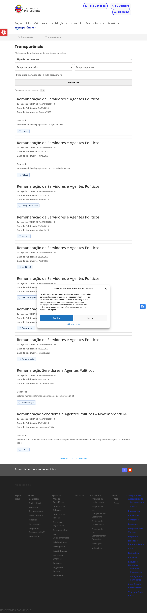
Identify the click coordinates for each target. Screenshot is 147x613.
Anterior (63, 458)
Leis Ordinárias (60, 551)
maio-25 (25, 236)
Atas (116, 498)
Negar (90, 318)
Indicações (97, 548)
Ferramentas (137, 502)
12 (77, 458)
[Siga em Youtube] (130, 470)
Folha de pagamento (31, 297)
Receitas (132, 557)
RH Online (123, 12)
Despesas (133, 524)
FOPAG (25, 131)
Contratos (133, 519)
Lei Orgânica (59, 546)
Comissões (34, 498)
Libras (133, 506)
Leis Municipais (60, 542)
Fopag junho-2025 (30, 205)
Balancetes (134, 511)
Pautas (117, 503)
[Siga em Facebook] (124, 470)
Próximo (83, 458)
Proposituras (93, 23)
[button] (3, 32)
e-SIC (130, 548)
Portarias (57, 563)
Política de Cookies (73, 324)
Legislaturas (34, 524)
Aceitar (56, 318)
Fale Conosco (97, 6)
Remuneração (28, 359)
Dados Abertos (36, 503)
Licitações (133, 553)
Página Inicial (23, 23)
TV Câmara (122, 6)
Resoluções (58, 575)
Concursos (133, 515)
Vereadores (34, 536)
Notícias (33, 519)
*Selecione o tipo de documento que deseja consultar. (40, 53)
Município (76, 23)
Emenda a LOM (60, 530)
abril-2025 (26, 267)
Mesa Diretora (36, 515)
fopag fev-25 (27, 328)
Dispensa (133, 536)
